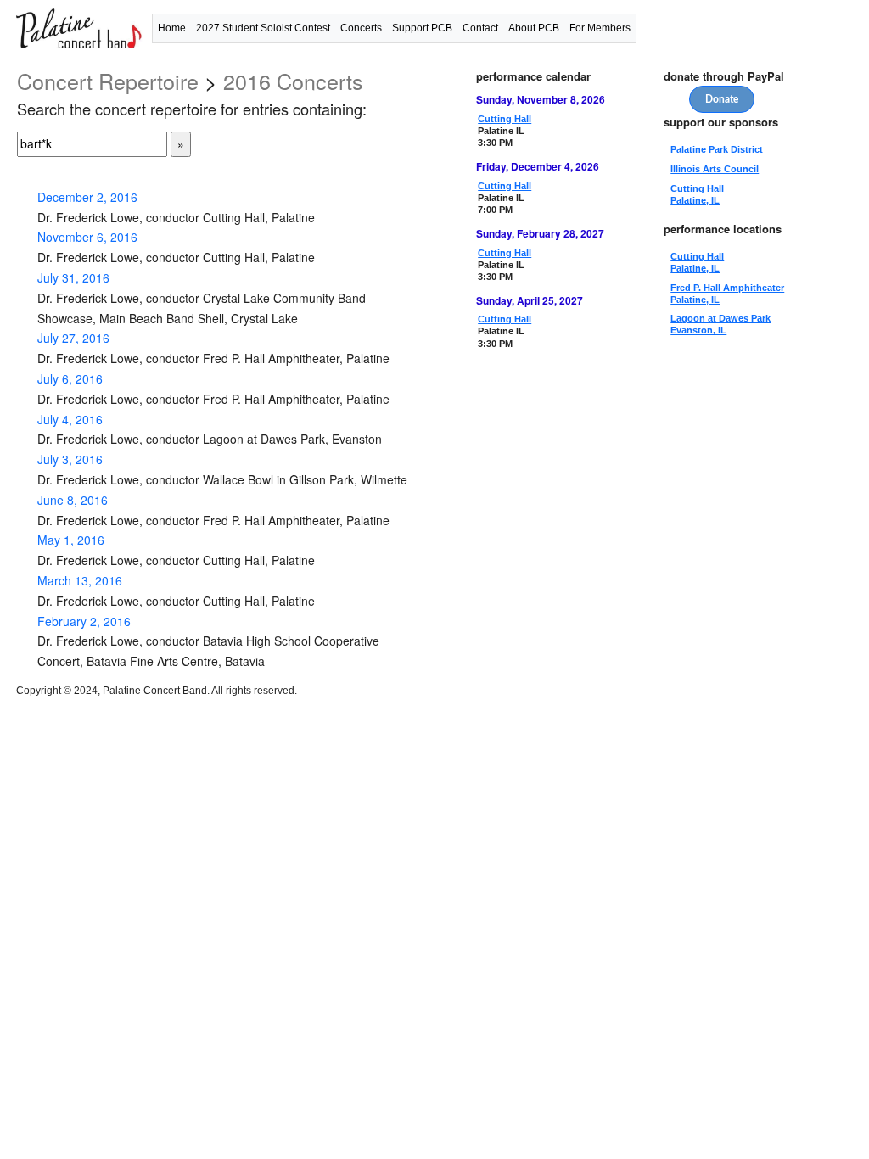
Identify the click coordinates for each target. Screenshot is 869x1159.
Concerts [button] (361, 28)
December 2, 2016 (87, 196)
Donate (721, 99)
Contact (480, 28)
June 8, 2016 (72, 499)
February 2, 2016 (84, 621)
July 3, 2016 (70, 459)
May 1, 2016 (70, 539)
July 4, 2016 (70, 419)
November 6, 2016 (87, 236)
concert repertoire (108, 80)
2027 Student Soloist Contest (263, 28)
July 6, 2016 (70, 378)
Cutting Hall (504, 119)
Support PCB (422, 28)
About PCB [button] (533, 28)
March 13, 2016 (79, 580)
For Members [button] (600, 28)
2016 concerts (293, 80)
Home (172, 28)
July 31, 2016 (73, 277)
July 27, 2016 (73, 337)
